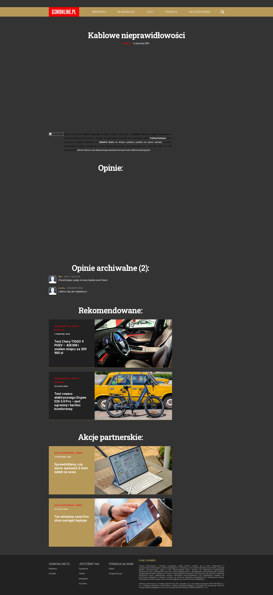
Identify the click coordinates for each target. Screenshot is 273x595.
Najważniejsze (126, 12)
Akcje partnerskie (199, 12)
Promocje (171, 12)
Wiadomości (99, 12)
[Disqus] (110, 214)
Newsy (127, 43)
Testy (150, 12)
